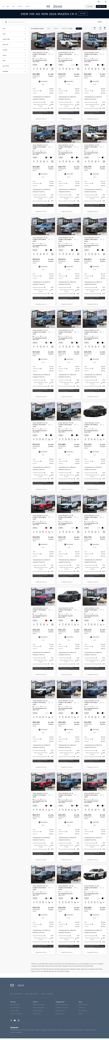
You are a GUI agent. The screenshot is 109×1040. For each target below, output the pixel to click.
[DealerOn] (14, 1027)
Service (27, 6)
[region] (43, 98)
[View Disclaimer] (47, 69)
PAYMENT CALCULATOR (62, 1007)
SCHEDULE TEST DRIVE (16, 1013)
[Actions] (52, 54)
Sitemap (32, 1029)
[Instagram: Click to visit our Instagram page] (18, 1020)
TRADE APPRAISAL (60, 1010)
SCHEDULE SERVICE (38, 1010)
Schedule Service (101, 6)
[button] (53, 41)
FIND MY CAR (59, 1013)
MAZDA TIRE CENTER (38, 1007)
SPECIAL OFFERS (14, 1010)
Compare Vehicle (41, 119)
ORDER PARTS (36, 1013)
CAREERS (80, 1013)
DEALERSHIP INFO (83, 1004)
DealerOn (26, 1029)
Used (13, 6)
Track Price (44, 81)
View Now (83, 13)
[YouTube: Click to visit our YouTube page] (15, 1020)
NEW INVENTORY (14, 1004)
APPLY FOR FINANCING (62, 1004)
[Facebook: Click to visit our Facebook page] (11, 1020)
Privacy (37, 1029)
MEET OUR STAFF (82, 1010)
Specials (20, 6)
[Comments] (52, 69)
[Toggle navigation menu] (3, 6)
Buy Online (90, 6)
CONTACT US (82, 1007)
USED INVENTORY (15, 1007)
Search (100, 21)
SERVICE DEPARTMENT (39, 1004)
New (8, 6)
